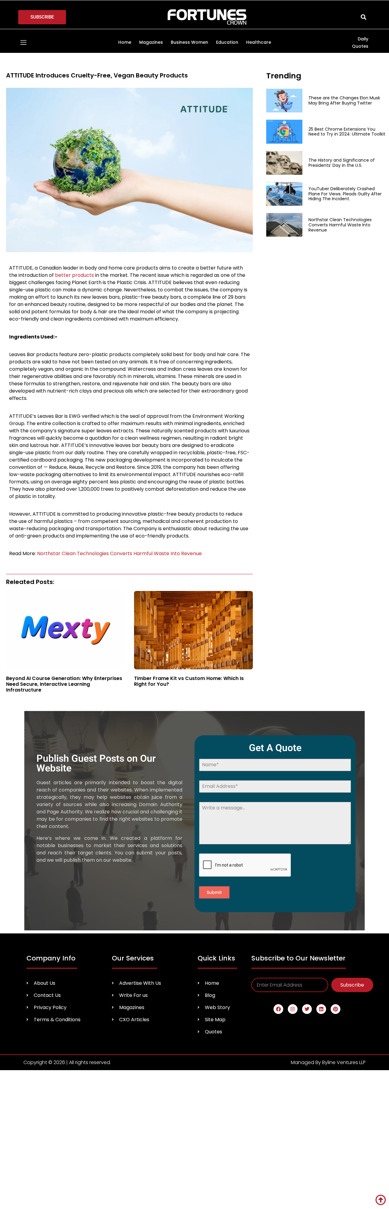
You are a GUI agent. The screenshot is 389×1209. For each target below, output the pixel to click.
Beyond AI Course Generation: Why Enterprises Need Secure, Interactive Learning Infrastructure (64, 684)
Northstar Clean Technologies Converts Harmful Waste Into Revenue (119, 553)
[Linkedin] (321, 1009)
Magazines (151, 42)
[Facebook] (278, 1009)
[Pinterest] (335, 1009)
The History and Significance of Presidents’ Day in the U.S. (341, 162)
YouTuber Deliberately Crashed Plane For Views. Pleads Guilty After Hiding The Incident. (345, 194)
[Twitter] (307, 1009)
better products (74, 275)
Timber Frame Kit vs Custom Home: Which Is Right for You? (189, 681)
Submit (214, 892)
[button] (363, 17)
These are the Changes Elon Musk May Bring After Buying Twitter (344, 100)
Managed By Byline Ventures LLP (328, 1062)
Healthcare (258, 42)
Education (227, 42)
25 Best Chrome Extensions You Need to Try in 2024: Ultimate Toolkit (346, 131)
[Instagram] (293, 1009)
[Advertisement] (308, 285)
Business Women (189, 42)
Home (124, 42)
